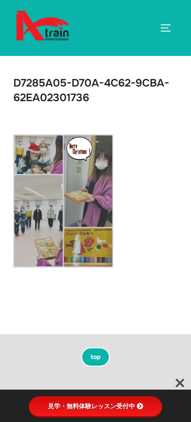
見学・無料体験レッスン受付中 (91, 406)
